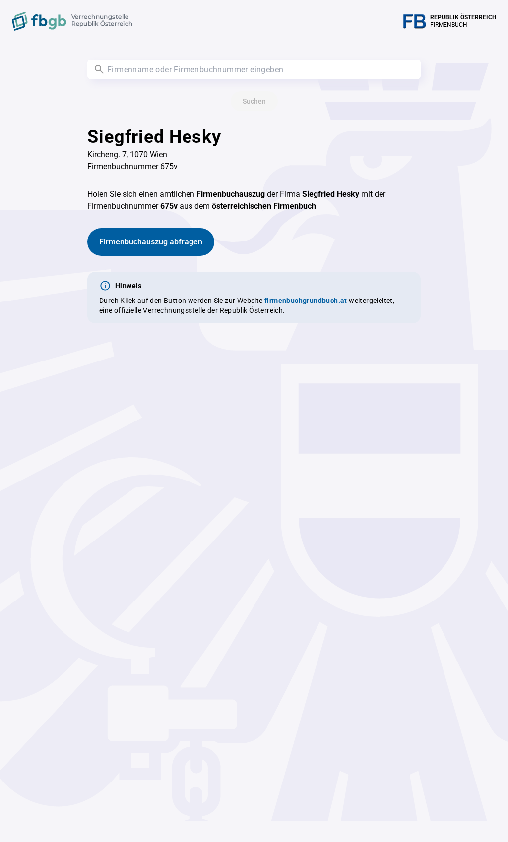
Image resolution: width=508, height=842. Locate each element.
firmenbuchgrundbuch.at (305, 300)
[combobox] (254, 69)
